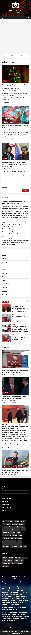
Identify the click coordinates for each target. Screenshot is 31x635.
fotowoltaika (6, 524)
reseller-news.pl (6, 498)
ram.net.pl (5, 492)
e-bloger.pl (5, 501)
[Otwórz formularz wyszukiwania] (28, 17)
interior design (7, 527)
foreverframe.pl (6, 495)
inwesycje (15, 527)
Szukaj (4, 186)
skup (12, 538)
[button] (2, 17)
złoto (25, 546)
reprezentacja (7, 535)
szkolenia (5, 541)
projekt (18, 532)
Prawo (4, 276)
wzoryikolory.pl (6, 507)
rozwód (15, 535)
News (5, 80)
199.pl (3, 486)
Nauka (4, 266)
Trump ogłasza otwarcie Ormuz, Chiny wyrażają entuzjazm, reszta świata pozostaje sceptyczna (14, 398)
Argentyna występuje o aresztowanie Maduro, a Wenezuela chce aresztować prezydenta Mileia (15, 151)
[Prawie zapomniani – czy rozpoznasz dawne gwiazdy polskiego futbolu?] (15, 459)
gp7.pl (4, 510)
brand (4, 521)
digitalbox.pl (15, 10)
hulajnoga (21, 524)
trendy (19, 541)
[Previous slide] (26, 301)
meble (12, 529)
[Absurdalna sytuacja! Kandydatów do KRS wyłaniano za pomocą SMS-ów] (15, 359)
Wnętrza (4, 287)
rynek (20, 535)
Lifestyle (4, 258)
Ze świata (4, 294)
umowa (14, 543)
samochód (6, 538)
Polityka (4, 273)
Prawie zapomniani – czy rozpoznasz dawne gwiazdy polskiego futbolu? (6, 318)
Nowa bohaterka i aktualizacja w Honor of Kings (15, 115)
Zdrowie (4, 291)
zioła (20, 546)
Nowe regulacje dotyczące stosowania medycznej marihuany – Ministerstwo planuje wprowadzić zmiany (15, 74)
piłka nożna (6, 532)
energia (23, 521)
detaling (10, 521)
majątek (22, 527)
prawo (13, 532)
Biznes (5, 158)
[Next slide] (28, 301)
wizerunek (6, 546)
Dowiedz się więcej (8, 102)
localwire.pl (5, 504)
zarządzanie (14, 546)
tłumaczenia (6, 543)
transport (13, 541)
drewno (17, 521)
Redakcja (5, 90)
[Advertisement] (15, 35)
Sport (3, 280)
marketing (6, 529)
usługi (19, 543)
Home (3, 626)
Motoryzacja (5, 262)
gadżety (14, 524)
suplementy (18, 538)
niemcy (24, 529)
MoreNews (10, 633)
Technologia (5, 284)
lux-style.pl (5, 489)
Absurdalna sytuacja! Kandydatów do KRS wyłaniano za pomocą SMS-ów (6, 338)
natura (18, 529)
